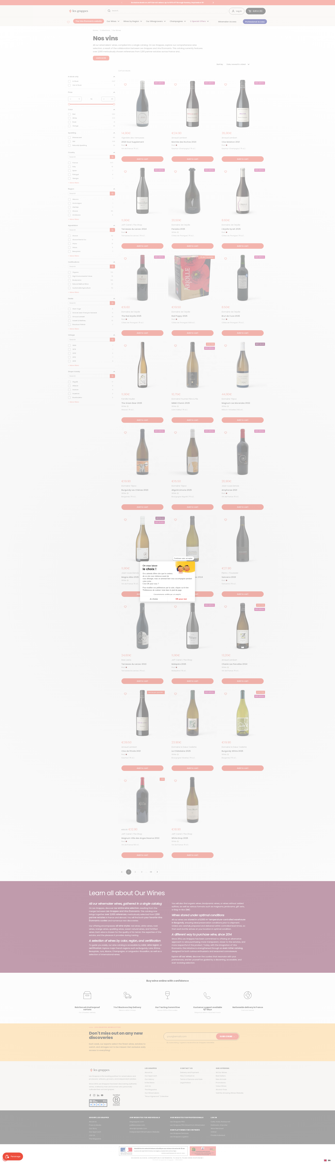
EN (329, 1160)
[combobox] (327, 1160)
